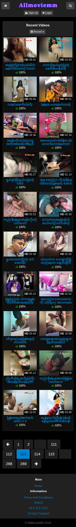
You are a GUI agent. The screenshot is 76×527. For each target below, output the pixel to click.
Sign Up (33, 12)
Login (48, 12)
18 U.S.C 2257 (38, 508)
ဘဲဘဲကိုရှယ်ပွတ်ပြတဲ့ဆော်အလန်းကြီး (55, 66)
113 (23, 454)
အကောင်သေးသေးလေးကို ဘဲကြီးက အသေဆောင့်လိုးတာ (56, 302)
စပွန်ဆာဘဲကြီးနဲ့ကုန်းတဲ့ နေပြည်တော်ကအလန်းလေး (56, 421)
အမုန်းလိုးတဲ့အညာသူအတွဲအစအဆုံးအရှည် (20, 142)
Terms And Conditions (38, 497)
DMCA (38, 502)
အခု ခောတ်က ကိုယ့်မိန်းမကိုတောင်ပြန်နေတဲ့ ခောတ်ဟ (56, 183)
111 (54, 444)
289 (23, 464)
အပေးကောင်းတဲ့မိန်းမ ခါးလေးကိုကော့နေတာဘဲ (56, 142)
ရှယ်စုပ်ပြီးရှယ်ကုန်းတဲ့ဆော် (20, 181)
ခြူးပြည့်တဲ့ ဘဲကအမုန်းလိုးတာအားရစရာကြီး (20, 300)
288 (9, 464)
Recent (39, 31)
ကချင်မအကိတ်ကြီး (20, 104)
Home (38, 485)
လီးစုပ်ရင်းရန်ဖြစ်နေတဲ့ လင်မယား (20, 340)
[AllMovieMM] (38, 5)
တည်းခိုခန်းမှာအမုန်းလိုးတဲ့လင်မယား (20, 221)
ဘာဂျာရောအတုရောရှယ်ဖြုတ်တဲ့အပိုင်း (56, 340)
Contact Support (38, 513)
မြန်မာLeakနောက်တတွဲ (56, 104)
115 (51, 454)
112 (9, 454)
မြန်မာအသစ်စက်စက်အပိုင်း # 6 (20, 419)
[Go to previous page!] (8, 444)
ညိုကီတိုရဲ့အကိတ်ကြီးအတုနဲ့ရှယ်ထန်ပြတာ (20, 380)
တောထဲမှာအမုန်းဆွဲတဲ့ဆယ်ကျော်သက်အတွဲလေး (56, 223)
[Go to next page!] (36, 464)
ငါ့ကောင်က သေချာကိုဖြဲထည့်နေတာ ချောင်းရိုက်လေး (56, 263)
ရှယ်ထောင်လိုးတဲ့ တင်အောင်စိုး (20, 261)
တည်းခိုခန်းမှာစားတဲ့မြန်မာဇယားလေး (56, 380)
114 (37, 454)
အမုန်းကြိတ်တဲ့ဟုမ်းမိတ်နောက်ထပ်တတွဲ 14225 (20, 66)
